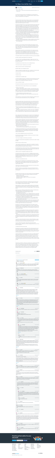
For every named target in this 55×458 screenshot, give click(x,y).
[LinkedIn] (40, 453)
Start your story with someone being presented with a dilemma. (29, 10)
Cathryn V (21, 277)
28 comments (37, 7)
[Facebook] (41, 453)
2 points (20, 308)
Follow (20, 7)
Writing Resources (33, 448)
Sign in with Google (19, 440)
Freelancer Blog (26, 449)
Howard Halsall (21, 287)
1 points (19, 349)
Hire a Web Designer (14, 450)
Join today (14, 440)
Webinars (26, 448)
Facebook (25, 440)
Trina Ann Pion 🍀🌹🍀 (23, 283)
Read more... (17, 295)
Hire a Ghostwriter (14, 448)
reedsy (15, 1)
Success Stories (20, 448)
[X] (38, 453)
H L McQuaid (22, 427)
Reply (16, 266)
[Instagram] (39, 453)
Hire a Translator (14, 449)
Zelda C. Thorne (21, 339)
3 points (19, 277)
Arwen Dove (21, 401)
